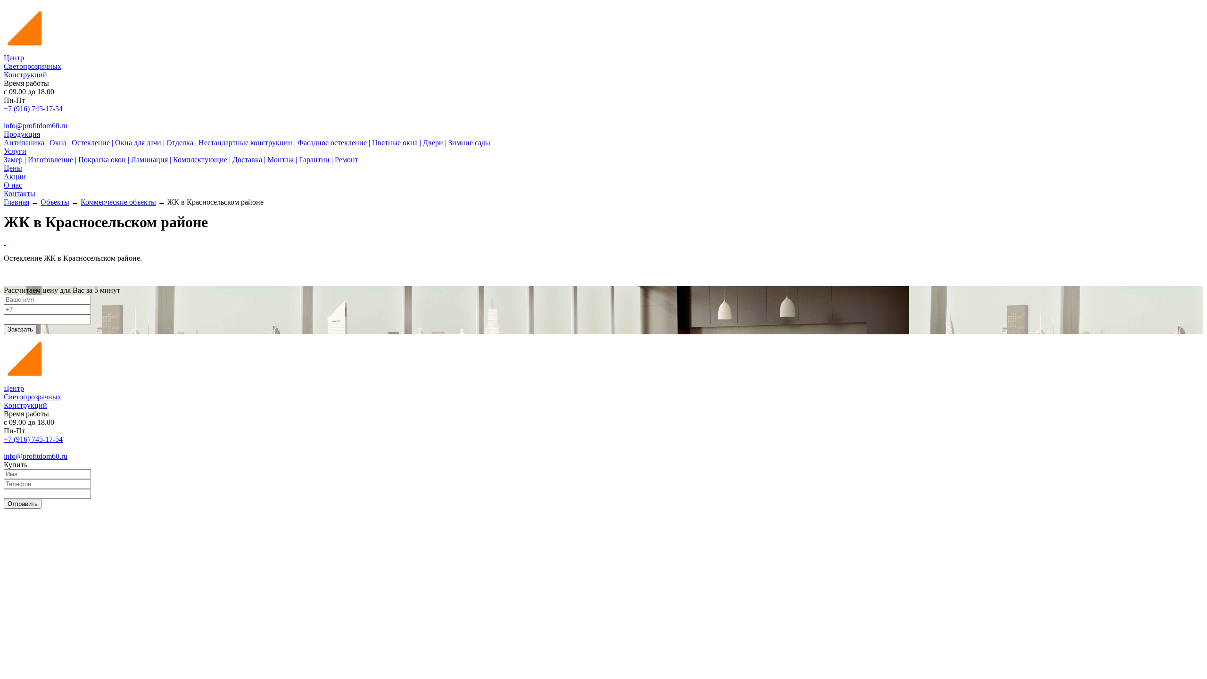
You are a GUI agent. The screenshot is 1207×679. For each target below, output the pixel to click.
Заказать (20, 329)
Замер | (15, 160)
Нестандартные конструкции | (247, 143)
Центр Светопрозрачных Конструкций (32, 396)
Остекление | (92, 143)
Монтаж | (282, 160)
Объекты (55, 202)
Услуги (15, 151)
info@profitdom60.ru (35, 126)
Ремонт (346, 160)
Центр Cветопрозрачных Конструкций (32, 66)
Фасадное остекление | (334, 143)
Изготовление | (52, 160)
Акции (15, 177)
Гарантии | (316, 160)
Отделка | (181, 143)
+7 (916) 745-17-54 (33, 109)
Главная (16, 202)
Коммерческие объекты (118, 202)
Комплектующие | (202, 160)
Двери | (434, 143)
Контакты (19, 194)
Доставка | (248, 160)
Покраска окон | (103, 160)
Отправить (23, 503)
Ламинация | (151, 160)
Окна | (60, 143)
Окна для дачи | (140, 143)
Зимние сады (469, 143)
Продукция (22, 134)
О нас (13, 185)
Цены (13, 168)
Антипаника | (26, 143)
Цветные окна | (396, 143)
